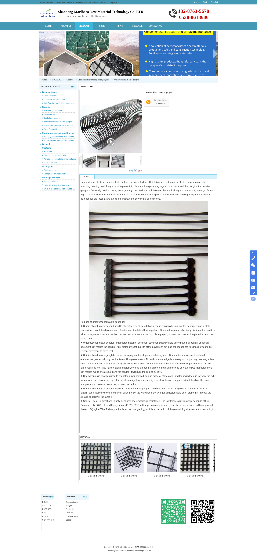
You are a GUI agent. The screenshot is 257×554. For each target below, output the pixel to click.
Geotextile (47, 148)
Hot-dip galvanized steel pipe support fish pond (63, 137)
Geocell (46, 144)
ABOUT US (46, 506)
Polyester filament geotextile (55, 155)
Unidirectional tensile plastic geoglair (93, 80)
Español (214, 2)
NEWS (45, 516)
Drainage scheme (51, 181)
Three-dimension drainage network (58, 185)
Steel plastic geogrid (52, 118)
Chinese (197, 2)
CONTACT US (48, 520)
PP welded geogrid (51, 114)
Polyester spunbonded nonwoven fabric (60, 159)
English (206, 2)
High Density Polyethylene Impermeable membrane (64, 103)
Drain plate (47, 166)
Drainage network (51, 177)
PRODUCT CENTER (50, 87)
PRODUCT (57, 80)
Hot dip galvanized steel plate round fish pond (62, 140)
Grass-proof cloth (50, 163)
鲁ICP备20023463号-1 (144, 547)
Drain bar (69, 513)
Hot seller (70, 497)
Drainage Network (73, 516)
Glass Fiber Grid (50, 129)
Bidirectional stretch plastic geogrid (58, 122)
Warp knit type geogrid (53, 111)
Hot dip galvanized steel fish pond (59, 133)
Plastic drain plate (51, 170)
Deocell (69, 520)
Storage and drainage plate (55, 174)
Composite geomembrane (54, 99)
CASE (44, 513)
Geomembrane (49, 92)
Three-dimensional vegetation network (61, 189)
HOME (44, 80)
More (73, 87)
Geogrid (69, 80)
